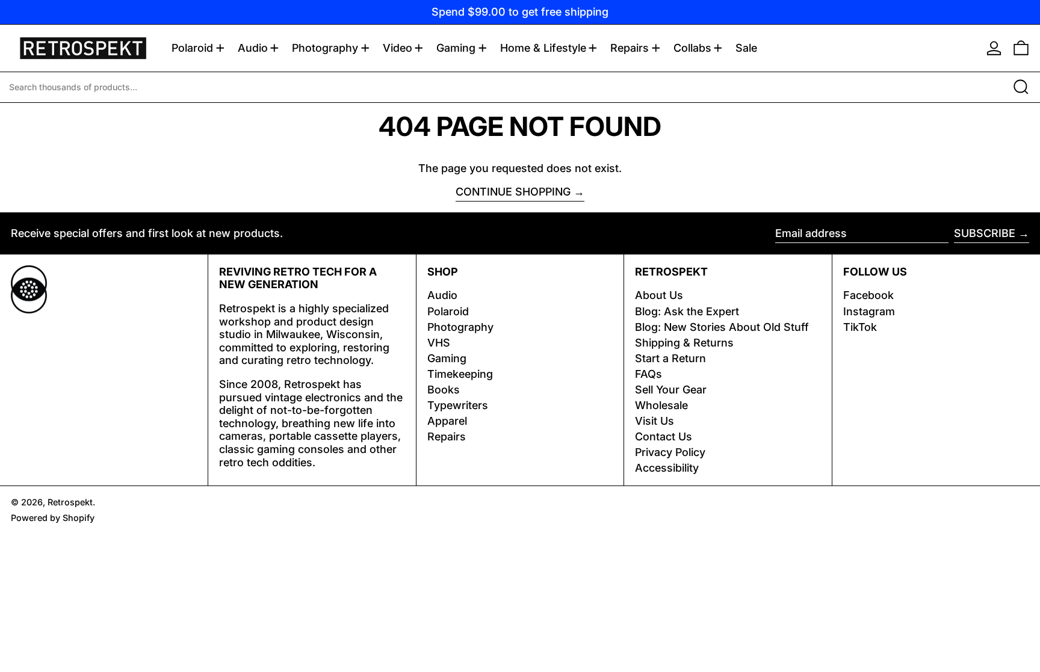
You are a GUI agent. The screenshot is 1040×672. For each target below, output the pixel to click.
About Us (659, 295)
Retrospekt (70, 502)
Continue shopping (513, 191)
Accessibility (667, 467)
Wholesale (661, 405)
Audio (442, 295)
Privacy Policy (670, 452)
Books (443, 389)
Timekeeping (460, 374)
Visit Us (654, 421)
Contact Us (663, 436)
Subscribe (984, 233)
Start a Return (670, 358)
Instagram (869, 311)
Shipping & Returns (684, 342)
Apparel (447, 421)
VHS (438, 342)
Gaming (446, 358)
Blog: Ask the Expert (687, 311)
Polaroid (448, 311)
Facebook (868, 295)
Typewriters (457, 405)
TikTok (860, 327)
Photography (460, 327)
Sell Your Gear (671, 389)
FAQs (648, 374)
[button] (1021, 48)
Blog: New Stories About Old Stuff (722, 327)
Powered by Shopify (52, 518)
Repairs (446, 436)
